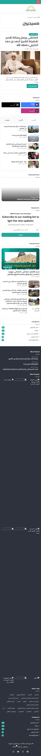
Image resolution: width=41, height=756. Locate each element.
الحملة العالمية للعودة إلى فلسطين (29, 698)
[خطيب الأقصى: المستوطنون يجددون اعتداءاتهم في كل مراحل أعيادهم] (33, 602)
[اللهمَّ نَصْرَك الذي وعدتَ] (33, 138)
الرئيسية (35, 17)
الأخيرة (21, 120)
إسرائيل (36, 694)
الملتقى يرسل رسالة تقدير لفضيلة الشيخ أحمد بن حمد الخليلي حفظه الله (21, 41)
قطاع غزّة (21, 711)
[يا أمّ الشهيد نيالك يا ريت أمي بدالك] (33, 155)
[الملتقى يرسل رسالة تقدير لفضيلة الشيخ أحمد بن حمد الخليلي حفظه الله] (20, 62)
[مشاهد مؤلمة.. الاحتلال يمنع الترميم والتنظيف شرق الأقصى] (33, 293)
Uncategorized (33, 340)
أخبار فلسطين (34, 327)
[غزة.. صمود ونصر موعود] (33, 164)
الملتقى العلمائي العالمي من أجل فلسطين (28, 708)
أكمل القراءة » (32, 86)
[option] (20, 190)
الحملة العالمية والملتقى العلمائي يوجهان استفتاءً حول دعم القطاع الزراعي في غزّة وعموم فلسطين (15, 301)
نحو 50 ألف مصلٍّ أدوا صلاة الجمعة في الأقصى (15, 127)
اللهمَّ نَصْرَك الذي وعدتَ (19, 135)
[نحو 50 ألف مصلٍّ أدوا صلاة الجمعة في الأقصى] (33, 129)
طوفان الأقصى (11, 708)
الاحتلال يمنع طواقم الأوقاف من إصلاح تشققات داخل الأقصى (14, 309)
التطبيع (12, 694)
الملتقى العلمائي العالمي (32, 704)
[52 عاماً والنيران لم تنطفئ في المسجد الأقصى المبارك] (33, 284)
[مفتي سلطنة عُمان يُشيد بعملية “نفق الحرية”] (20, 531)
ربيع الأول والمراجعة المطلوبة (27, 199)
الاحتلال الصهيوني (20, 694)
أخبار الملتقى (33, 34)
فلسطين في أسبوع (32, 333)
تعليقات (7, 120)
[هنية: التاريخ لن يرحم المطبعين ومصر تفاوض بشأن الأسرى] (20, 382)
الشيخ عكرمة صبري (13, 698)
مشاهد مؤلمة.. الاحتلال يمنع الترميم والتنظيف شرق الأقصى (15, 291)
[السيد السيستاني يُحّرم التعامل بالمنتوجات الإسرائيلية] (33, 146)
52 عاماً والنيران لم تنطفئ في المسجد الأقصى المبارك (14, 282)
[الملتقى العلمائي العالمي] (31, 8)
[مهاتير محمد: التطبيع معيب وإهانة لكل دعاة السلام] (7, 453)
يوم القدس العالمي (11, 711)
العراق (24, 701)
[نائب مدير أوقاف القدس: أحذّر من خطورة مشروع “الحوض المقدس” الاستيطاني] (20, 680)
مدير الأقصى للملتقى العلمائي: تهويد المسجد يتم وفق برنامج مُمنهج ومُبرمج (23, 273)
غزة (4, 708)
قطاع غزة (28, 711)
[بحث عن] (39, 9)
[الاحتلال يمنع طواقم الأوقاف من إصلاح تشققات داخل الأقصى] (33, 311)
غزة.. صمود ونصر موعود (18, 161)
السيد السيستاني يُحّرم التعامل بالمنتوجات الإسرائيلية (16, 145)
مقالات (36, 330)
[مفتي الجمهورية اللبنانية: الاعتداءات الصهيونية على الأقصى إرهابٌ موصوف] (7, 680)
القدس (18, 701)
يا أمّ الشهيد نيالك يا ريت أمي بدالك (14, 153)
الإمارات (30, 694)
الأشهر (34, 120)
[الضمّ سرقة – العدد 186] (7, 531)
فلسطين (36, 711)
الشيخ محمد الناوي (33, 701)
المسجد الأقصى (10, 701)
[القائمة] (2, 9)
